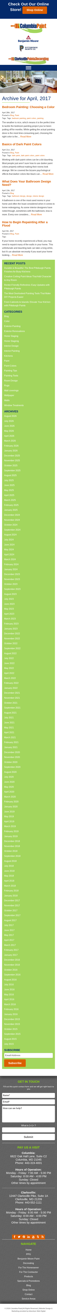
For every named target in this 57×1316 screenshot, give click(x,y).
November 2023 (12, 579)
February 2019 (11, 831)
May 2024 (9, 549)
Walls (7, 400)
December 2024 (12, 515)
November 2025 (12, 460)
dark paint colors (27, 155)
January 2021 (11, 747)
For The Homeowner (28, 1267)
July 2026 (9, 421)
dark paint (16, 155)
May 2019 (9, 816)
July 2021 (9, 717)
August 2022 (10, 653)
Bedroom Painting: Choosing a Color (28, 107)
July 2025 (9, 480)
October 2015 (10, 1029)
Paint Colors (10, 366)
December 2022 (12, 633)
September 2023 (12, 589)
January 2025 (11, 510)
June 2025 (9, 485)
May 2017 (9, 935)
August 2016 (10, 979)
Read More (25, 136)
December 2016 (12, 960)
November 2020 (12, 757)
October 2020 (10, 762)
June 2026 (9, 426)
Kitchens (8, 356)
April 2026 (9, 436)
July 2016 (9, 984)
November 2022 (12, 638)
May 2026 (9, 431)
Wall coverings (11, 390)
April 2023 (9, 614)
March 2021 (10, 737)
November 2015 (12, 1024)
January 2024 (11, 569)
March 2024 (10, 559)
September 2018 (12, 856)
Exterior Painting (12, 326)
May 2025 (9, 490)
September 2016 (12, 974)
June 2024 (9, 544)
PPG (28, 1254)
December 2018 (12, 841)
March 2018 (10, 886)
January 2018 (11, 895)
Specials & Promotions (28, 1281)
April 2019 (9, 821)
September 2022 (12, 648)
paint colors (31, 118)
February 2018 (11, 890)
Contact (28, 1294)
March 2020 (10, 797)
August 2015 (10, 1039)
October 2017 (10, 910)
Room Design (11, 380)
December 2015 (12, 1019)
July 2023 (9, 599)
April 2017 (9, 940)
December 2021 (12, 693)
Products (28, 1276)
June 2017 (9, 930)
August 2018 (10, 861)
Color (7, 321)
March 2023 (10, 619)
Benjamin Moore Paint (28, 1259)
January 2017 (11, 955)
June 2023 (9, 604)
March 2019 (10, 826)
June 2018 (9, 871)
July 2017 (9, 925)
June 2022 (9, 663)
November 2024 (12, 520)
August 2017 (10, 920)
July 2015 (9, 1044)
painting (40, 118)
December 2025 (12, 455)
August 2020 (10, 772)
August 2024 (10, 534)
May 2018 (9, 876)
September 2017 (12, 915)
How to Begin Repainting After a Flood (25, 223)
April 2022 (9, 673)
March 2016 (10, 1004)
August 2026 (10, 416)
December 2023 (12, 574)
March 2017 (10, 945)
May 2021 (9, 727)
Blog (12, 115)
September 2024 (12, 530)
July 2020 (9, 777)
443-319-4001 (33, 1162)
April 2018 (9, 881)
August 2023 (10, 594)
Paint (17, 115)
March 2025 (10, 500)
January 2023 (11, 629)
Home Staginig (11, 341)
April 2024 (9, 554)
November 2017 (12, 905)
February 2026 (11, 446)
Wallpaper (9, 395)
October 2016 (10, 970)
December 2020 (12, 752)
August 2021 (10, 713)
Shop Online (35, 10)
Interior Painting (12, 351)
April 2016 (9, 999)
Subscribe (15, 1063)
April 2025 (9, 495)
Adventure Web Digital (37, 1311)
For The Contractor (28, 1272)
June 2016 (9, 989)
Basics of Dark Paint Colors (22, 144)
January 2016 (11, 1014)
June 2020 (9, 782)
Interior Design (11, 346)
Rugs (6, 385)
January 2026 (11, 450)
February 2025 (11, 505)
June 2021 (9, 722)
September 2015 (12, 1034)
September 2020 (12, 767)
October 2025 (10, 465)
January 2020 (11, 806)
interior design (38, 196)
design (29, 196)
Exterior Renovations (14, 331)
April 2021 (9, 732)
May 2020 (9, 787)
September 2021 (12, 708)
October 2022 (10, 643)
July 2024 (9, 539)
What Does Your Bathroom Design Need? (26, 183)
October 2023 (10, 584)
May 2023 (9, 609)
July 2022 (9, 658)
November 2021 (12, 698)
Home (29, 1250)
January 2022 (11, 688)
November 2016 (12, 965)
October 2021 (10, 703)
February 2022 (11, 683)
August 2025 (10, 475)
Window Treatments (14, 405)
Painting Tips (10, 370)
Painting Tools (11, 375)
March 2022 (10, 678)
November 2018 (12, 846)
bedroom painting (19, 118)
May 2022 (9, 668)
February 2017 (11, 950)
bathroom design (18, 196)
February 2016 (11, 1009)
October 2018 (10, 851)
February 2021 (11, 742)
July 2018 (9, 866)
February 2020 (11, 801)
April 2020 (9, 792)
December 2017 (12, 900)
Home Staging (11, 336)
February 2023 (11, 624)
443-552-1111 (33, 1202)
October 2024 (10, 525)
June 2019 (9, 811)
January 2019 (11, 836)
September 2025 (12, 470)
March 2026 (10, 441)
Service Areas (28, 1299)
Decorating (28, 1263)
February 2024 (11, 564)
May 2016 (9, 994)
